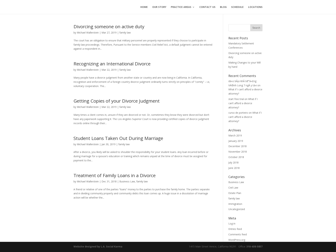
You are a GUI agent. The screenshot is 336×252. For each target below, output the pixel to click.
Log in (231, 223)
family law (125, 32)
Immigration (235, 204)
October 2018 (236, 157)
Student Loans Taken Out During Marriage (118, 138)
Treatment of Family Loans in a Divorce (115, 175)
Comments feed (237, 234)
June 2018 (234, 168)
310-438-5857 (254, 246)
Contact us (207, 7)
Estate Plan (234, 193)
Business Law (127, 181)
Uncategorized (236, 209)
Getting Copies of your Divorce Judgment (117, 101)
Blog (223, 7)
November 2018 (237, 151)
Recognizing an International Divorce (112, 64)
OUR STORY (159, 7)
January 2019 (235, 141)
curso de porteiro (238, 112)
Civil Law (233, 187)
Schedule (237, 7)
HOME (144, 7)
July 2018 (233, 162)
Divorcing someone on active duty (109, 26)
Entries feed (235, 229)
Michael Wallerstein (88, 32)
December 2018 (237, 146)
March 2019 (235, 135)
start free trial (236, 99)
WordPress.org (236, 239)
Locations (255, 7)
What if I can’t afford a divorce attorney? (243, 103)
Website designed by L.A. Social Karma (98, 246)
